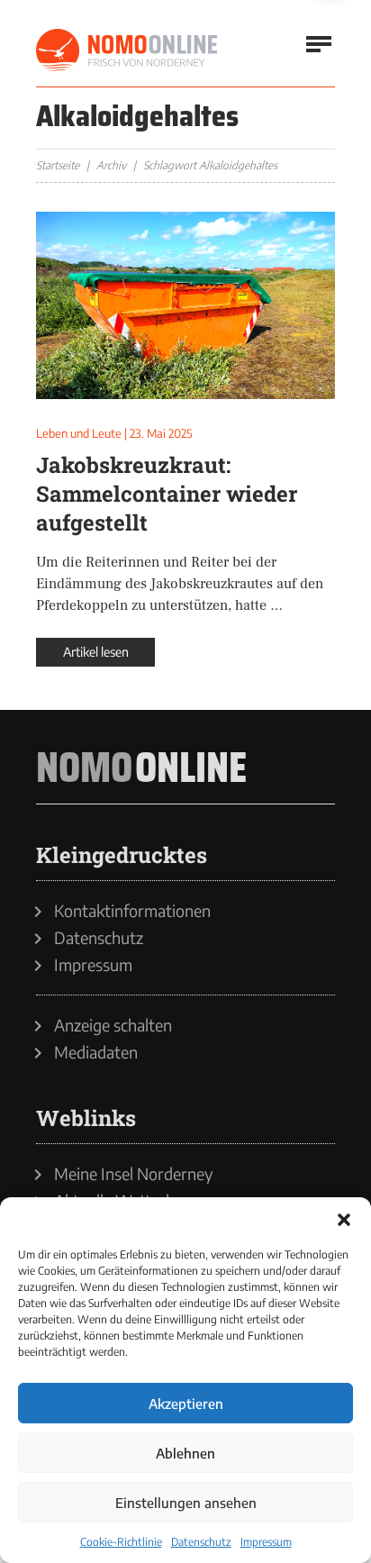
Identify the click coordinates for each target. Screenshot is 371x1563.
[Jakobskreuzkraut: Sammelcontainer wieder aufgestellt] (185, 305)
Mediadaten (96, 1052)
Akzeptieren (186, 1403)
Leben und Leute (79, 433)
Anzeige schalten (113, 1025)
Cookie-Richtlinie (121, 1542)
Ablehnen (185, 1453)
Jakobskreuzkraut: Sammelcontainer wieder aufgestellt (166, 493)
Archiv (111, 165)
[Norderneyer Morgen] (128, 50)
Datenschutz (201, 1542)
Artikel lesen (96, 651)
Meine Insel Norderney (133, 1174)
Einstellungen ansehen (186, 1503)
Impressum (266, 1542)
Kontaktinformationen (132, 911)
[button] (344, 1220)
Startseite (57, 165)
